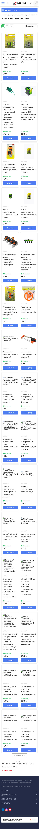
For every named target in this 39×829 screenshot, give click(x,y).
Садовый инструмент (31, 15)
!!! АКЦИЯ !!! (6, 764)
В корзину (10, 78)
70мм (9, 767)
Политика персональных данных (11, 786)
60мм (4, 767)
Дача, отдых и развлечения (15, 15)
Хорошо (33, 820)
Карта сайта (26, 786)
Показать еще (19, 755)
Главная (4, 15)
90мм (15, 767)
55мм (31, 764)
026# (13, 764)
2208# (25, 764)
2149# (19, 764)
